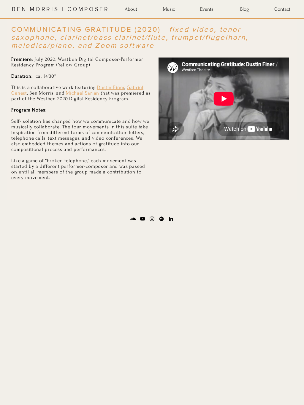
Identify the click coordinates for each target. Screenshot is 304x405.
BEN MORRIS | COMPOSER (60, 9)
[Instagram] (152, 219)
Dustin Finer (110, 87)
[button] (131, 8)
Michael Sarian (82, 93)
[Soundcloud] (133, 219)
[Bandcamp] (161, 219)
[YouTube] (142, 219)
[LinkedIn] (171, 219)
